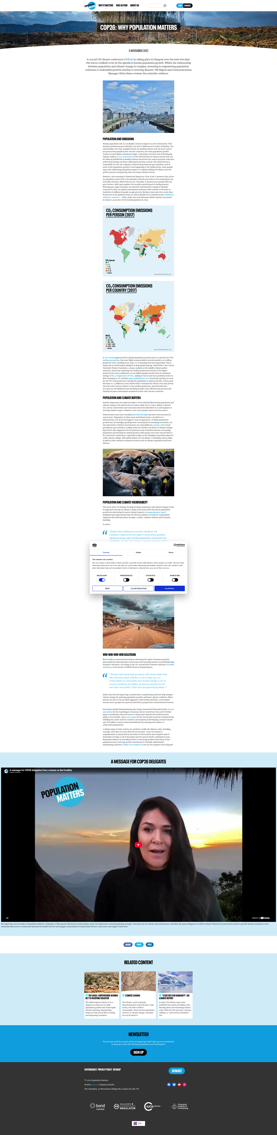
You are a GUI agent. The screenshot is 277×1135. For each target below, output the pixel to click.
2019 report (131, 717)
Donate (177, 1070)
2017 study (109, 358)
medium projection (111, 360)
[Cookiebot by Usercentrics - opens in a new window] (175, 545)
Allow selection (138, 588)
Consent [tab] (106, 552)
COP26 (129, 59)
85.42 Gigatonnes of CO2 (123, 376)
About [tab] (171, 552)
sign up (139, 1052)
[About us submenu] (135, 8)
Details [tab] (138, 552)
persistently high (140, 415)
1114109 (94, 1084)
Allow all (169, 588)
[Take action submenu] (122, 8)
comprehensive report (156, 512)
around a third (159, 425)
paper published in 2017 (139, 378)
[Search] (165, 5)
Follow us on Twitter (132, 745)
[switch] (126, 580)
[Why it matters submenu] (106, 8)
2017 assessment (125, 157)
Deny (107, 588)
